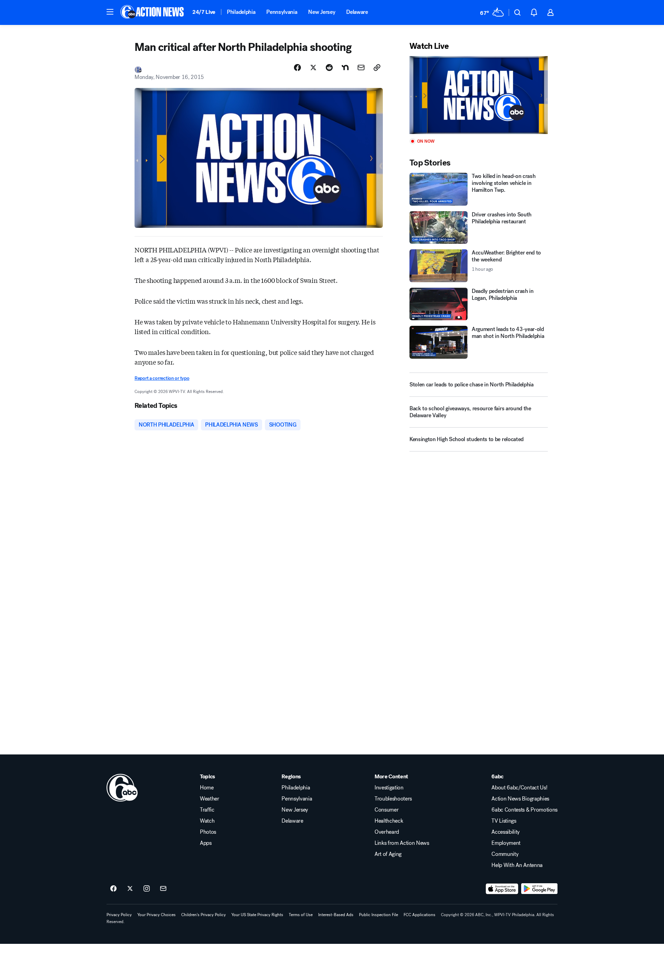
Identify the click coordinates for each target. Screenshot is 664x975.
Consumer (386, 810)
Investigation (389, 787)
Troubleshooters (393, 799)
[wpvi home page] (122, 788)
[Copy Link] (377, 67)
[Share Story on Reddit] (329, 67)
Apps (206, 843)
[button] (110, 12)
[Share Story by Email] (361, 67)
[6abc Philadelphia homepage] (152, 12)
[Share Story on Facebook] (297, 67)
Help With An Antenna (517, 865)
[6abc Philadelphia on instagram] (147, 889)
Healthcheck (389, 821)
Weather (209, 799)
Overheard (387, 832)
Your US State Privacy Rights (257, 915)
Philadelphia (241, 12)
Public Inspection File (378, 915)
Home (207, 787)
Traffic (207, 810)
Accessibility (505, 832)
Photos (208, 832)
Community (504, 854)
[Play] (478, 95)
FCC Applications (419, 915)
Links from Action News (402, 843)
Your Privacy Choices (156, 915)
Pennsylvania (281, 12)
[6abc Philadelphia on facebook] (113, 889)
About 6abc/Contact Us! (519, 787)
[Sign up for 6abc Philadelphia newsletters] (163, 889)
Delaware (357, 12)
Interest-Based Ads (335, 915)
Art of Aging (388, 854)
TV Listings (503, 821)
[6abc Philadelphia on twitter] (130, 889)
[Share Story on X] (313, 67)
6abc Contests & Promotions (524, 810)
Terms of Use (301, 915)
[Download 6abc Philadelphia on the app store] (502, 888)
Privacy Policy (119, 915)
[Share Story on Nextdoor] (345, 67)
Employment (505, 843)
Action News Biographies (520, 799)
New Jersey (321, 12)
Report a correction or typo (162, 378)
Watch (207, 821)
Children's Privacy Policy (203, 915)
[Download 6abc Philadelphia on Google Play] (539, 888)
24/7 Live (203, 12)
